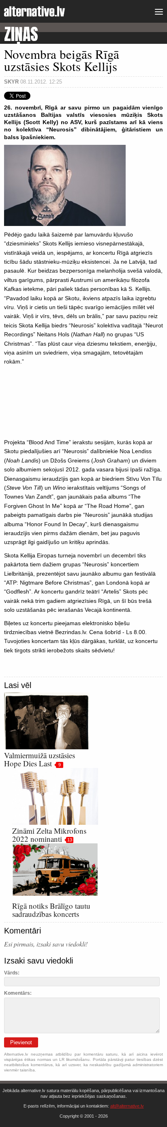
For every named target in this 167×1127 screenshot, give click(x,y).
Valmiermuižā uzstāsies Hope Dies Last (39, 759)
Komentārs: (18, 993)
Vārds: (11, 973)
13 (69, 839)
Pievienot (21, 1042)
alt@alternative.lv (127, 1105)
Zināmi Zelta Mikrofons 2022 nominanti (49, 835)
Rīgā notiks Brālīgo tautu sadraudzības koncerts (51, 910)
